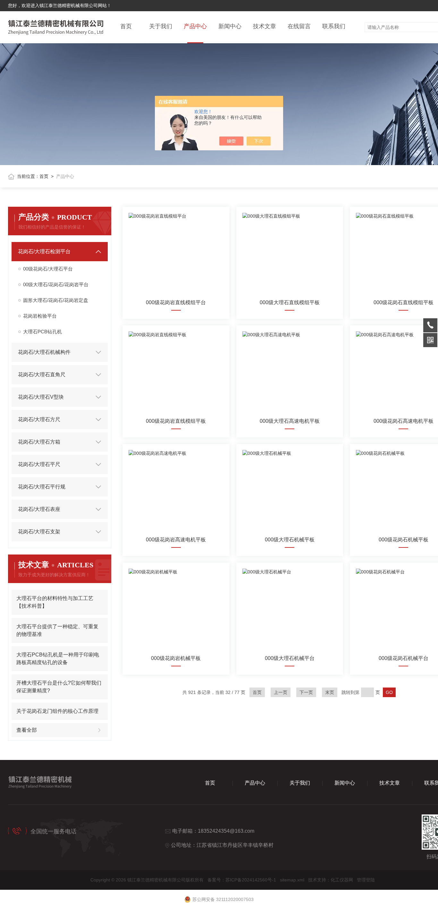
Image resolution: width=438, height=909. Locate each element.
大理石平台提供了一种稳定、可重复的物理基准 (57, 630)
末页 (329, 692)
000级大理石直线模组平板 (290, 302)
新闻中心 (229, 26)
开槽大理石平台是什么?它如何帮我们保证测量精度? (58, 686)
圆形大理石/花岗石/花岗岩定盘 (55, 300)
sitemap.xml (292, 879)
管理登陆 (366, 879)
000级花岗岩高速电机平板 (176, 539)
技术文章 (264, 26)
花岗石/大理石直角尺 (41, 374)
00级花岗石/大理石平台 (48, 268)
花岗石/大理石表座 (39, 509)
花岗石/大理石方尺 (39, 419)
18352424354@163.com (226, 831)
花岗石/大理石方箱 (39, 442)
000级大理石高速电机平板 (290, 421)
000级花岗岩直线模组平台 (176, 302)
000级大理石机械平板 (290, 539)
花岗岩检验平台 (40, 316)
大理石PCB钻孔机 (42, 331)
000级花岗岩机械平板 (176, 658)
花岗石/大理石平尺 (39, 464)
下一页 (306, 692)
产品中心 (195, 26)
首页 (126, 26)
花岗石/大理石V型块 (41, 397)
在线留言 (299, 26)
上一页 (280, 692)
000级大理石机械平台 (290, 658)
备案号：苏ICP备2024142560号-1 (241, 879)
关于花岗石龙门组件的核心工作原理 (57, 711)
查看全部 (26, 730)
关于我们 (160, 26)
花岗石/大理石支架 (39, 531)
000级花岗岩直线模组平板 (176, 421)
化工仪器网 (342, 879)
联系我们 (333, 26)
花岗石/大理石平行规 (41, 486)
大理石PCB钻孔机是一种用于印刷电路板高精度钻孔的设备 (57, 658)
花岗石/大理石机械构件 (44, 352)
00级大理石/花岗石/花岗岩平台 (55, 284)
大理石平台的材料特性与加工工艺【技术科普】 (54, 602)
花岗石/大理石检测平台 (44, 251)
